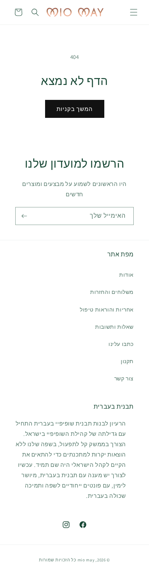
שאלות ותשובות (114, 326)
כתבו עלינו (121, 344)
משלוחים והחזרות (112, 292)
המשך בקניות (75, 109)
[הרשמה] (24, 216)
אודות (126, 274)
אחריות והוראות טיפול (107, 309)
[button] (133, 12)
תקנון (127, 361)
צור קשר (124, 378)
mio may (86, 560)
